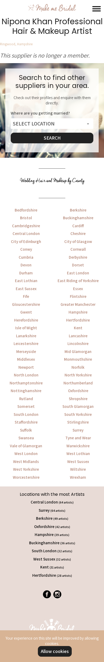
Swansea (26, 437)
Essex (78, 288)
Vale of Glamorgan (26, 445)
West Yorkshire (26, 469)
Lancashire (78, 335)
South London (26, 414)
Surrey (78, 430)
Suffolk (26, 430)
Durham (26, 272)
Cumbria (26, 257)
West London (26, 453)
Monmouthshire (78, 359)
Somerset (26, 406)
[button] (96, 8)
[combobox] (52, 123)
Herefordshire (26, 320)
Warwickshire (78, 445)
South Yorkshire (78, 414)
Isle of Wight (26, 327)
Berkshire (78, 210)
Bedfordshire (26, 210)
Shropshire (78, 398)
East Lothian (26, 280)
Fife (26, 296)
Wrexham (78, 477)
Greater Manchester (78, 304)
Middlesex (26, 359)
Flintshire (78, 296)
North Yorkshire (78, 374)
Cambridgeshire (26, 225)
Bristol (26, 217)
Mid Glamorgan (78, 351)
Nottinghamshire (26, 390)
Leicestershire (26, 343)
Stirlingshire (78, 422)
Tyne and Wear (78, 437)
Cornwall (78, 249)
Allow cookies (55, 651)
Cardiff (78, 225)
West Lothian (78, 453)
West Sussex (78, 461)
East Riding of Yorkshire (78, 280)
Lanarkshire (26, 335)
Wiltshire (78, 469)
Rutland (26, 398)
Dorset (78, 264)
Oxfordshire (78, 390)
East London (78, 272)
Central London (26, 233)
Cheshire (78, 233)
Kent (78, 327)
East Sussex (26, 288)
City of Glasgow (78, 241)
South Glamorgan (78, 406)
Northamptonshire (26, 382)
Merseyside (26, 351)
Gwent (26, 312)
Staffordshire (26, 422)
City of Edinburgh (26, 241)
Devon (26, 264)
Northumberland (78, 382)
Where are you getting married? (40, 113)
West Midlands (26, 461)
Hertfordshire (78, 320)
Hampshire (78, 312)
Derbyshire (78, 257)
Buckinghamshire (78, 217)
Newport (26, 367)
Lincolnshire (78, 343)
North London (26, 374)
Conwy (26, 249)
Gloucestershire (26, 304)
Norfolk (78, 367)
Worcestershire (26, 477)
